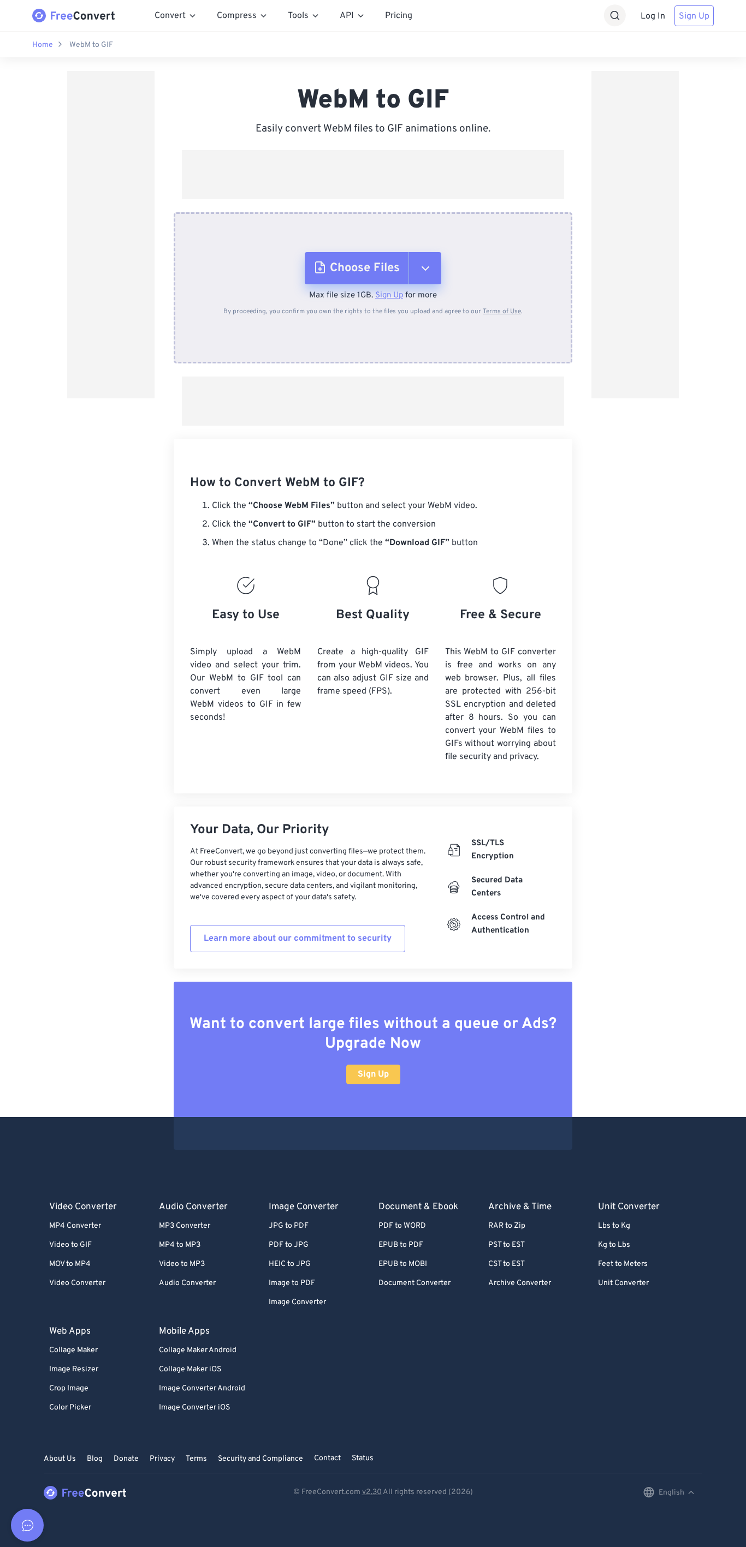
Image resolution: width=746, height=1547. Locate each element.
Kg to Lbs (614, 1245)
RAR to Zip (506, 1226)
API (347, 15)
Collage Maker (73, 1350)
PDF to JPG (289, 1245)
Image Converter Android (202, 1388)
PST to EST (506, 1245)
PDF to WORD (402, 1226)
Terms (196, 1459)
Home (42, 45)
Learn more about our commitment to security (298, 938)
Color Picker (70, 1407)
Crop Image (68, 1388)
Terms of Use (502, 311)
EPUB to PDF (400, 1245)
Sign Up (694, 16)
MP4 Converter (75, 1226)
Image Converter (297, 1302)
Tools (298, 15)
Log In (653, 16)
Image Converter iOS (194, 1407)
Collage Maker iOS (190, 1369)
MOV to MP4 (70, 1264)
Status (363, 1458)
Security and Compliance (260, 1459)
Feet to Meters (623, 1264)
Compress (237, 15)
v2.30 (372, 1492)
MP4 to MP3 (179, 1245)
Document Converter (414, 1283)
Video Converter (77, 1283)
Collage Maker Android (197, 1350)
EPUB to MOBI (402, 1264)
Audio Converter (187, 1283)
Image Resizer (73, 1369)
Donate (126, 1459)
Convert (170, 15)
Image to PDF (292, 1283)
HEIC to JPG (290, 1264)
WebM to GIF (91, 45)
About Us (60, 1459)
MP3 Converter (184, 1226)
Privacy (162, 1459)
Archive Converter (519, 1283)
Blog (95, 1459)
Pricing (398, 15)
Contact (327, 1458)
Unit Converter (623, 1283)
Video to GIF (70, 1245)
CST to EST (506, 1264)
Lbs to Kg (614, 1226)
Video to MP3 (182, 1264)
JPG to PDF (289, 1226)
